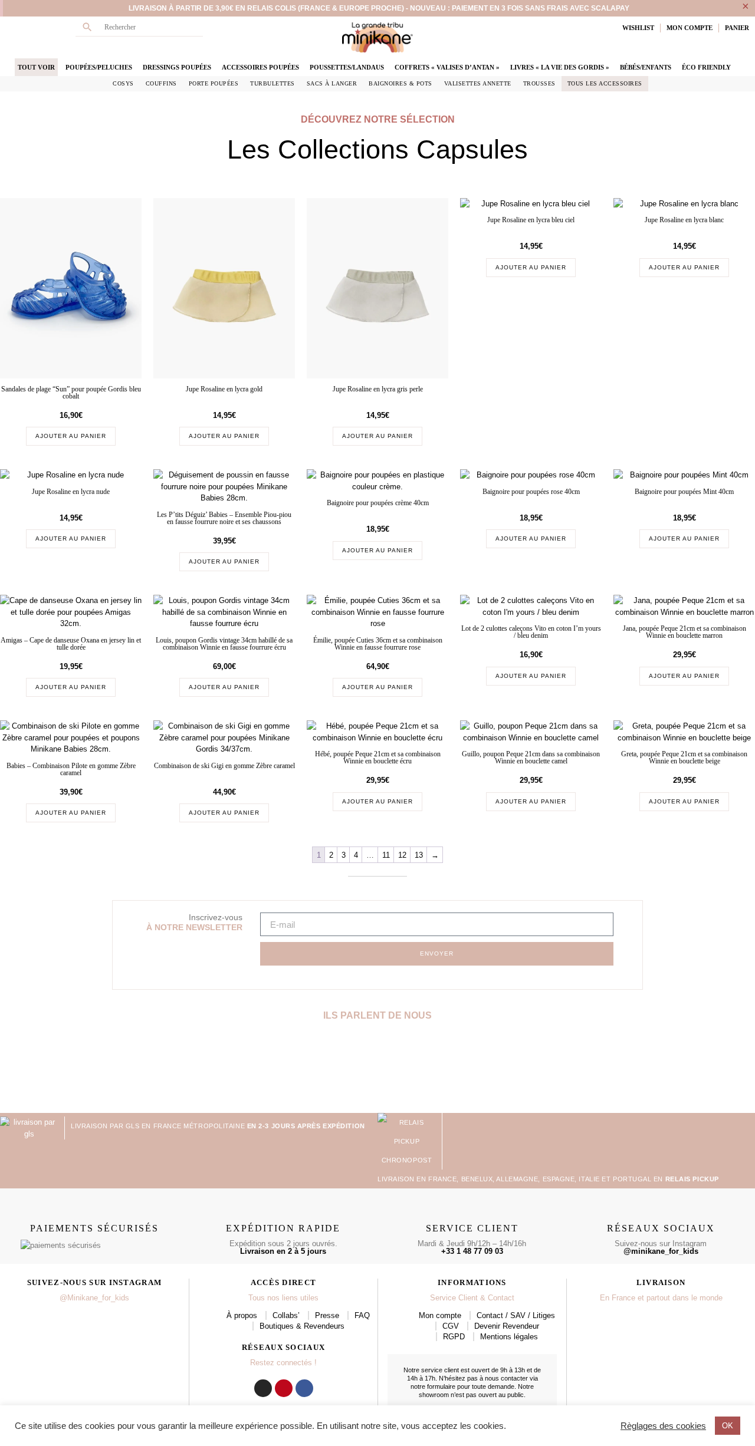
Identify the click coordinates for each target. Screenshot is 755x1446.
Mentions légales (509, 1336)
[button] (10, 1072)
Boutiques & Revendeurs (302, 1326)
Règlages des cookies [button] (663, 1426)
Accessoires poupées (260, 67)
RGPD (454, 1336)
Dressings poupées (177, 67)
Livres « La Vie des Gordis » (559, 67)
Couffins (161, 83)
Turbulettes (272, 83)
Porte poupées (214, 83)
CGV (450, 1326)
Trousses (539, 83)
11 (386, 855)
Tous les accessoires (604, 83)
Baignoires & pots (400, 83)
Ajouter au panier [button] (70, 436)
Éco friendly (706, 67)
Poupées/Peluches (98, 67)
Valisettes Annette (477, 83)
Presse (327, 1315)
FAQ (362, 1315)
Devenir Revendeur (506, 1326)
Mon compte (440, 1315)
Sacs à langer (332, 83)
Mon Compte (690, 27)
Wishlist (638, 27)
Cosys (123, 83)
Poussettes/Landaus (347, 67)
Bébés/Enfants (645, 67)
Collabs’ (286, 1315)
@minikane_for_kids (660, 1251)
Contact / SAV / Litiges (516, 1315)
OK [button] (727, 1425)
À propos (241, 1315)
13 (419, 855)
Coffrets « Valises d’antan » (447, 67)
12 (402, 855)
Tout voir (36, 67)
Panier (737, 27)
